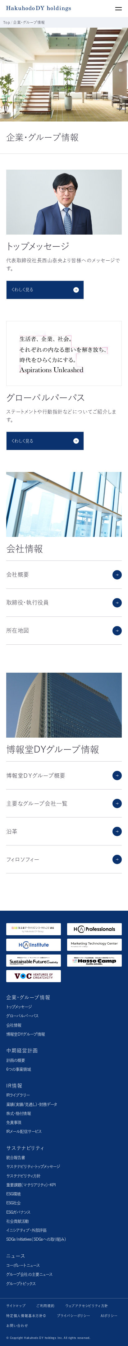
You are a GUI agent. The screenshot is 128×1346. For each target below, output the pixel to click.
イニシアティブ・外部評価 (26, 1230)
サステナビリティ (25, 1148)
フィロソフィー (22, 859)
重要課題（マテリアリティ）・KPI (31, 1185)
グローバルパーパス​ (22, 1016)
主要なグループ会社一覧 (37, 803)
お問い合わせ (17, 1325)
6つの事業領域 (18, 1069)
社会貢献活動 (17, 1221)
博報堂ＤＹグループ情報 (25, 1034)
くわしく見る (22, 289)
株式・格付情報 (18, 1113)
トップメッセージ (18, 1007)
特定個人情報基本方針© (26, 1315)
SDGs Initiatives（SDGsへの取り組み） (36, 1239)
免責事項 (13, 1122)
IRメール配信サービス (24, 1131)
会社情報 (13, 1025)
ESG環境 (13, 1194)
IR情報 (14, 1085)
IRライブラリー (18, 1095)
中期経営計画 (22, 1050)
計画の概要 (15, 1060)
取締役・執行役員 (27, 602)
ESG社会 (13, 1203)
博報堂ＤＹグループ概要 (36, 775)
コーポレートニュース (23, 1265)
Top (6, 22)
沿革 (12, 831)
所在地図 (17, 630)
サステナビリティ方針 (23, 1176)
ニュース (15, 1255)
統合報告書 (15, 1158)
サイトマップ (16, 1305)
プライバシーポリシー (73, 1315)
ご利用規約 (45, 1305)
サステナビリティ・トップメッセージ (33, 1167)
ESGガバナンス (18, 1212)
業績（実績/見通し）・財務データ (31, 1104)
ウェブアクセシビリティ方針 (86, 1305)
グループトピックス (21, 1284)
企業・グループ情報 (28, 997)
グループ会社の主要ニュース (29, 1274)
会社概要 (17, 574)
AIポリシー (109, 1315)
